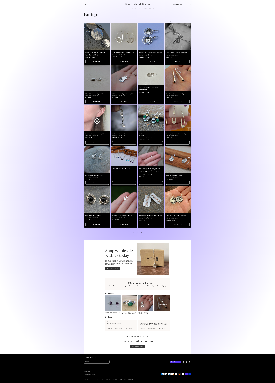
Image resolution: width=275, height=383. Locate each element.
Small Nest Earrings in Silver (174, 175)
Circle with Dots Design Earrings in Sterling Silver (176, 216)
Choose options (97, 61)
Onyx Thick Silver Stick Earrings (175, 94)
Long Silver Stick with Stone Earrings (122, 168)
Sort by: (169, 21)
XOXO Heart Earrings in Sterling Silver (123, 94)
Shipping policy (131, 379)
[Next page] (145, 232)
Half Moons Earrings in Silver (120, 134)
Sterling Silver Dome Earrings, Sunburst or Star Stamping (150, 53)
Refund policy (108, 379)
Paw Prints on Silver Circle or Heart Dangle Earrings (149, 88)
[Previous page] (129, 232)
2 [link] (137, 232)
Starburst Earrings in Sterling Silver (95, 134)
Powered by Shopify (101, 379)
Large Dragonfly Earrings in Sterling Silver (176, 53)
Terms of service (123, 379)
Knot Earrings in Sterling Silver (94, 175)
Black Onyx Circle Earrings (93, 215)
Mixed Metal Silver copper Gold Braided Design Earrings (150, 216)
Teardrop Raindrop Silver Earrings (122, 215)
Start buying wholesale (112, 268)
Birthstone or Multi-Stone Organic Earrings (149, 135)
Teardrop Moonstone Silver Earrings (176, 134)
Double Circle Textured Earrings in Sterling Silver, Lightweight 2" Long (95, 53)
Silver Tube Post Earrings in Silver (95, 94)
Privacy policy (115, 379)
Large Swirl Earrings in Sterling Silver (123, 52)
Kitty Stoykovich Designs (92, 379)
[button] (85, 4)
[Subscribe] (107, 361)
